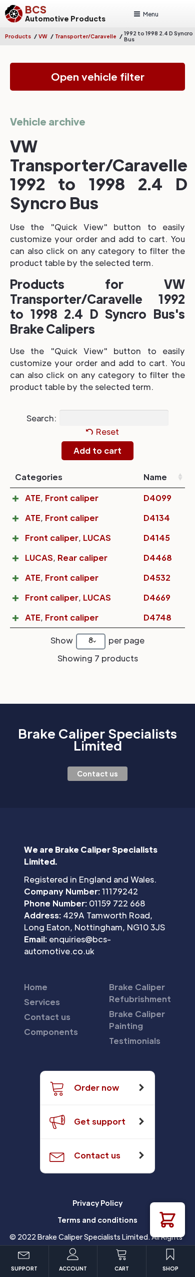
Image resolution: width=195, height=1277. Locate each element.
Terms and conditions (98, 1219)
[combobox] (91, 641)
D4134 (157, 517)
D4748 (158, 617)
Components (51, 1031)
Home (36, 987)
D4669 (157, 597)
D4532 (157, 577)
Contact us (97, 773)
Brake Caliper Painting (137, 1020)
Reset (107, 431)
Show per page (97, 640)
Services (42, 1002)
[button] (167, 1219)
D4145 (157, 537)
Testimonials (134, 1040)
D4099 (158, 498)
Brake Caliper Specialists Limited (97, 740)
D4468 (158, 557)
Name (155, 477)
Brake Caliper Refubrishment (140, 993)
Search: (41, 417)
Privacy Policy (97, 1202)
